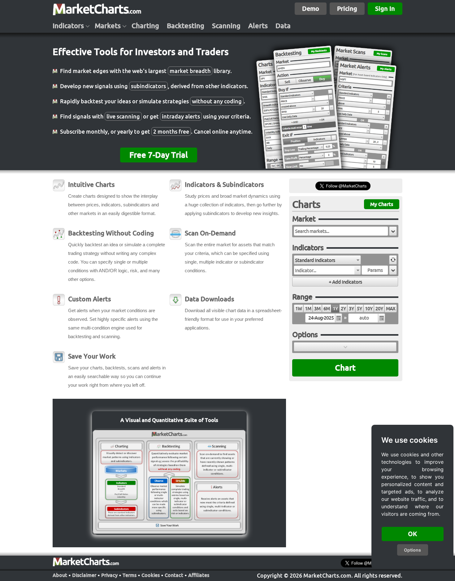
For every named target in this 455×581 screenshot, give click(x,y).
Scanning (226, 25)
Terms (129, 575)
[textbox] (341, 231)
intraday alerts (181, 116)
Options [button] (412, 550)
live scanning (123, 116)
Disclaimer (84, 575)
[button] (393, 231)
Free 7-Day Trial (158, 154)
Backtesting (185, 25)
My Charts (381, 204)
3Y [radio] (351, 308)
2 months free (171, 131)
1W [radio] (298, 308)
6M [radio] (326, 308)
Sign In (385, 8)
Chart (345, 367)
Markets (108, 25)
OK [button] (412, 534)
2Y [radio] (343, 308)
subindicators (148, 86)
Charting (145, 25)
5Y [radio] (359, 308)
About (60, 575)
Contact (174, 575)
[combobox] (327, 260)
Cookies (150, 575)
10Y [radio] (368, 308)
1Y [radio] (335, 308)
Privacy (109, 575)
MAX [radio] (390, 308)
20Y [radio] (379, 308)
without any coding (217, 101)
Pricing (347, 8)
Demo (310, 8)
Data (283, 25)
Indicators (68, 25)
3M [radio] (317, 308)
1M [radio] (308, 308)
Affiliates (198, 575)
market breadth (190, 71)
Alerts (258, 25)
